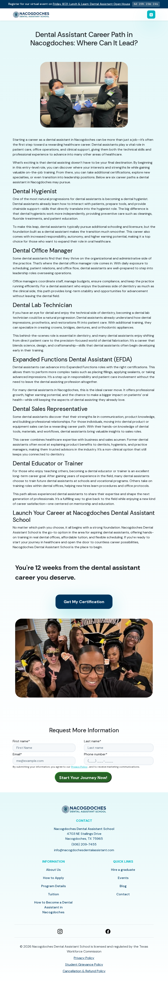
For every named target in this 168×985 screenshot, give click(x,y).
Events (123, 878)
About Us (53, 870)
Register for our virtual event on (69, 4)
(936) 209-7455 (84, 844)
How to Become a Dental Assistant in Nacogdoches (53, 907)
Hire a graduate (123, 870)
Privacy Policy (79, 766)
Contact (123, 894)
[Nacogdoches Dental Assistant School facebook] (108, 931)
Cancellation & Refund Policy (84, 971)
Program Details (53, 886)
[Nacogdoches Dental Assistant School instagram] (60, 931)
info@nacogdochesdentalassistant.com (84, 850)
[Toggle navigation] (151, 14)
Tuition (53, 894)
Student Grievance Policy (84, 964)
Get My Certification (84, 601)
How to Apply (53, 878)
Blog (123, 886)
